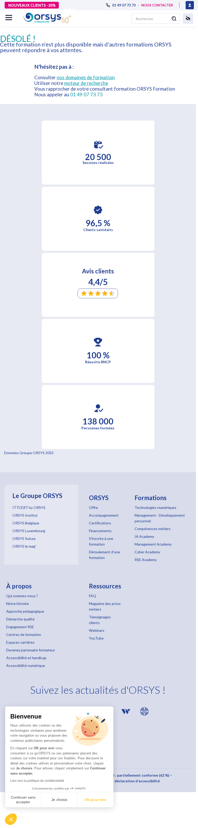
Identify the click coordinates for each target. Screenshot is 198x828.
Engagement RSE (20, 627)
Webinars (96, 630)
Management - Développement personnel (160, 518)
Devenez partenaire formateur (30, 650)
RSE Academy (146, 559)
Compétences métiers (153, 528)
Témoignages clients (100, 620)
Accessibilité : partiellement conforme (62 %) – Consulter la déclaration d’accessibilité (132, 778)
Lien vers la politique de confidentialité (37, 781)
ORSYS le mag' (24, 546)
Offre (93, 507)
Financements (100, 531)
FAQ (92, 596)
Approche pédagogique (25, 611)
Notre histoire (17, 603)
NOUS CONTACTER (157, 5)
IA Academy (144, 536)
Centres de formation (23, 634)
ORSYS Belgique (25, 523)
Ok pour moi (95, 800)
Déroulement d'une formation (104, 555)
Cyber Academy (147, 552)
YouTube (96, 638)
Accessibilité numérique (25, 665)
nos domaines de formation (86, 77)
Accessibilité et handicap (26, 658)
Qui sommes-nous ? (22, 596)
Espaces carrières (20, 642)
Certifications (100, 523)
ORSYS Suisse (24, 538)
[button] (11, 819)
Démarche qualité (20, 619)
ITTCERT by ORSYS (28, 507)
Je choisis (59, 800)
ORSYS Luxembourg (28, 531)
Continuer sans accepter (23, 799)
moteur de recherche (86, 83)
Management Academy (153, 544)
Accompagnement (104, 515)
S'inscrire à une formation (101, 541)
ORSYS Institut (25, 515)
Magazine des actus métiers (105, 606)
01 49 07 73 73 (86, 94)
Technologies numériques (155, 507)
